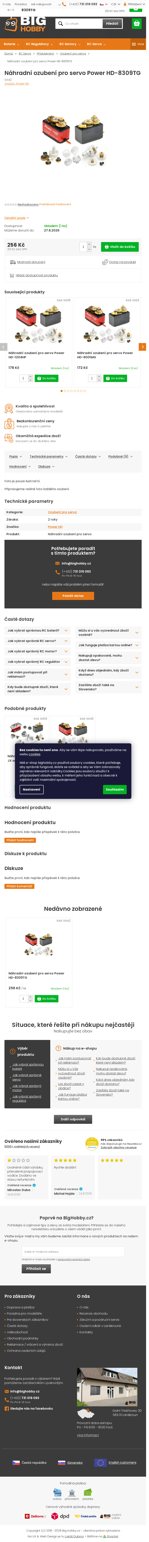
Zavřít (26, 271)
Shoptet (112, 1536)
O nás (7, 4)
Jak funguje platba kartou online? (105, 645)
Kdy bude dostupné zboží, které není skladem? (33, 689)
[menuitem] (12, 44)
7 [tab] (81, 391)
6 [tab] (78, 391)
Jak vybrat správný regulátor (26, 1098)
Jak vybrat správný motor (26, 1088)
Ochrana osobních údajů (26, 1351)
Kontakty (86, 1332)
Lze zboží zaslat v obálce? (71, 1086)
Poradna (21, 4)
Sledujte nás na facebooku (31, 1408)
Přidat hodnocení (20, 840)
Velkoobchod (17, 1332)
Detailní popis (14, 218)
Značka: (16, 84)
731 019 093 (82, 571)
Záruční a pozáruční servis (99, 1320)
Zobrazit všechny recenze (119, 1147)
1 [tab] (61, 391)
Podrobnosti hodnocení (55, 204)
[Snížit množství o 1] (89, 249)
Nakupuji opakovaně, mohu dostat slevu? (100, 657)
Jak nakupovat (41, 4)
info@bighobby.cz (76, 563)
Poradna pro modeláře (24, 1313)
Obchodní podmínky (22, 1338)
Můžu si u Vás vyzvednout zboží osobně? (71, 1073)
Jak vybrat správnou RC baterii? (33, 630)
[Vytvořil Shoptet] (104, 1536)
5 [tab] (74, 391)
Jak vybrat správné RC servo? (32, 641)
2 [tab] (65, 391)
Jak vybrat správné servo (27, 1077)
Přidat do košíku (120, 247)
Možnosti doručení (31, 262)
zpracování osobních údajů (74, 1259)
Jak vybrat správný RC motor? (32, 651)
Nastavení (31, 789)
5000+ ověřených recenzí (22, 1146)
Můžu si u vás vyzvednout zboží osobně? (104, 632)
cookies (34, 754)
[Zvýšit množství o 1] (89, 244)
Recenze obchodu (94, 1313)
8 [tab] (84, 391)
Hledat (112, 23)
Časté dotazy (86, 456)
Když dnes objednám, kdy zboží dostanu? (104, 672)
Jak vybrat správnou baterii (28, 1066)
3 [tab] (68, 391)
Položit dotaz (73, 596)
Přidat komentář (19, 886)
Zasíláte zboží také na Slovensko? (96, 687)
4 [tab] (71, 391)
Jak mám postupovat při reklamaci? (27, 674)
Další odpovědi (73, 1119)
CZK (113, 4)
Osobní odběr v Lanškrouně (100, 1326)
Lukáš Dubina (74, 1536)
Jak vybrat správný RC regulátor (34, 662)
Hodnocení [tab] (18, 466)
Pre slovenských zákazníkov (27, 1320)
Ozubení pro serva (62, 512)
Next (142, 347)
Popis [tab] (13, 456)
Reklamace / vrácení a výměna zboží (35, 1345)
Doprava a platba (20, 1307)
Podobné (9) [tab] (118, 456)
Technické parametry (46, 456)
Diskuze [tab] (44, 466)
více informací (88, 1435)
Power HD (55, 527)
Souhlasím (115, 789)
